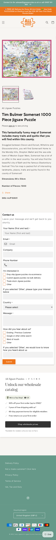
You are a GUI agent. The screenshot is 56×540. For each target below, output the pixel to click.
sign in (12, 126)
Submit (9, 362)
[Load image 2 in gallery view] (28, 94)
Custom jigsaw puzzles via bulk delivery (24, 278)
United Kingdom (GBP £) (26, 515)
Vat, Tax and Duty (13, 487)
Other (9, 284)
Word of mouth (13, 339)
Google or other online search (19, 336)
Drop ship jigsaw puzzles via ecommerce (24, 274)
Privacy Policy (11, 475)
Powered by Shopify (41, 534)
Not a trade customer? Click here (20, 469)
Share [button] (7, 193)
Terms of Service (13, 481)
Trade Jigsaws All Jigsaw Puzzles (24, 534)
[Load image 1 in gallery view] (11, 94)
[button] (3, 22)
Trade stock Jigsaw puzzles (18, 281)
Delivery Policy (12, 463)
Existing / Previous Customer (19, 332)
